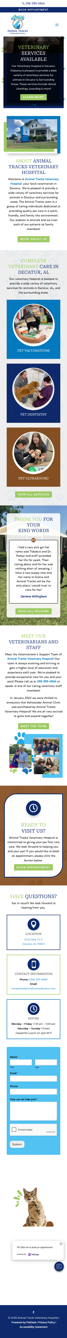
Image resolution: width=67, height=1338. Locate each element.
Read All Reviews (33, 611)
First (12, 1067)
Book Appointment (33, 9)
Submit (17, 1144)
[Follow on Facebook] (33, 1312)
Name (14, 1057)
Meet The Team (33, 726)
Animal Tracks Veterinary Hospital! (30, 658)
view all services (33, 494)
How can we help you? (24, 1099)
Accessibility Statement (34, 1327)
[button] (59, 1266)
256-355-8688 (35, 3)
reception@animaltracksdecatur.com (33, 988)
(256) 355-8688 (38, 979)
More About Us (33, 239)
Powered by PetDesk (24, 1322)
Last (37, 1067)
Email (14, 1073)
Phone (14, 1086)
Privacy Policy (46, 1322)
